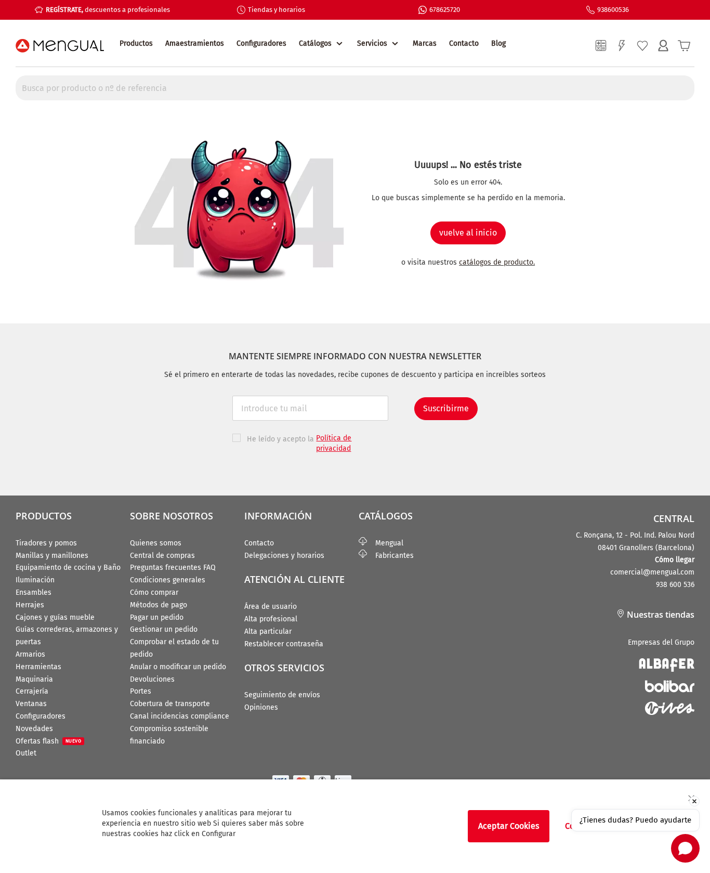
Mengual (385, 543)
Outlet (26, 753)
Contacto (464, 43)
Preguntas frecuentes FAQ (173, 567)
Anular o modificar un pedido (178, 666)
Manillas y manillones (52, 555)
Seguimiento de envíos (282, 694)
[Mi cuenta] (663, 45)
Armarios (30, 654)
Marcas (425, 43)
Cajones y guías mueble (55, 617)
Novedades (34, 728)
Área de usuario (270, 606)
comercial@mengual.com (652, 572)
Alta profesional (270, 619)
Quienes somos (155, 543)
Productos (136, 43)
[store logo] (60, 46)
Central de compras (162, 555)
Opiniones (261, 707)
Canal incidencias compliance (179, 716)
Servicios (372, 43)
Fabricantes (390, 555)
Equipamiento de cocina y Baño (68, 567)
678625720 (444, 10)
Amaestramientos (194, 43)
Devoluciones (152, 679)
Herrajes (30, 605)
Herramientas (38, 666)
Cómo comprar (154, 592)
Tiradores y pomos (46, 543)
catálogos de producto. (497, 262)
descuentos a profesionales (108, 10)
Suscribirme (446, 408)
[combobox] (355, 87)
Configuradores (261, 43)
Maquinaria (34, 679)
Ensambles (33, 592)
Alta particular (268, 631)
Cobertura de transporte (170, 703)
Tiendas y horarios (276, 10)
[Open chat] (685, 848)
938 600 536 (675, 584)
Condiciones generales (167, 580)
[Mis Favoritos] (642, 45)
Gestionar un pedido (164, 629)
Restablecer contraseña (283, 644)
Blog (498, 43)
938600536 (613, 10)
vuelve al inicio (468, 233)
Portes (140, 691)
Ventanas (31, 703)
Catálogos (315, 43)
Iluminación (35, 580)
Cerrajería (32, 691)
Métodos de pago (158, 605)
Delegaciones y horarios (284, 555)
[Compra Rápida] (621, 45)
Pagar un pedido (156, 617)
